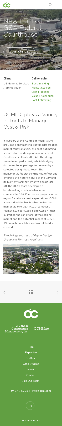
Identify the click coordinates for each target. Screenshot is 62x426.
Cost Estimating (41, 100)
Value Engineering (43, 96)
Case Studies (31, 364)
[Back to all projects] (31, 291)
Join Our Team (30, 381)
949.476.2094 (20, 391)
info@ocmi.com (41, 391)
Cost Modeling (40, 92)
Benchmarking (40, 83)
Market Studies (41, 88)
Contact (31, 375)
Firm (31, 347)
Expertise (31, 352)
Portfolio (30, 358)
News (31, 369)
